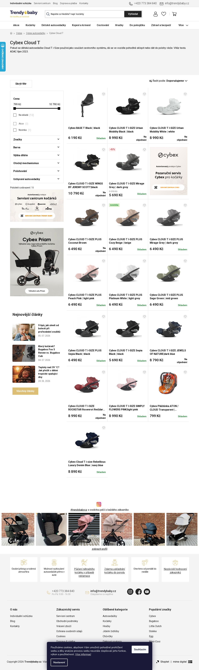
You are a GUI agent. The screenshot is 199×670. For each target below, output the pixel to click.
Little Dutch (155, 626)
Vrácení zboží (63, 626)
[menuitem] (16, 25)
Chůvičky (108, 636)
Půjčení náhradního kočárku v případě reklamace (84, 572)
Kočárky (107, 621)
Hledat (133, 14)
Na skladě (26, 115)
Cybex (152, 616)
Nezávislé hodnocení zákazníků (175, 571)
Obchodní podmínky (67, 621)
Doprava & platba (65, 641)
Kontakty (83, 3)
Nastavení (59, 662)
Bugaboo (154, 621)
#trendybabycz (78, 509)
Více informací (83, 654)
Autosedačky (110, 616)
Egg (151, 636)
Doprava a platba (68, 3)
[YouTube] (147, 592)
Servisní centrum (42, 3)
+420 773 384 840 (145, 3)
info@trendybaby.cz (177, 3)
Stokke (153, 631)
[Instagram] (130, 592)
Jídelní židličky (111, 631)
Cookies (60, 636)
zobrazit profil (99, 548)
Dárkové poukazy (112, 641)
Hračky (106, 626)
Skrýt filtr (21, 83)
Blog (55, 3)
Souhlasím (140, 649)
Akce (23, 123)
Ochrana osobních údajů (69, 631)
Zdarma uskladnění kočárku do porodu (114, 571)
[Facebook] (138, 592)
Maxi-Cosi (154, 641)
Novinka (24, 130)
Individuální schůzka (20, 3)
